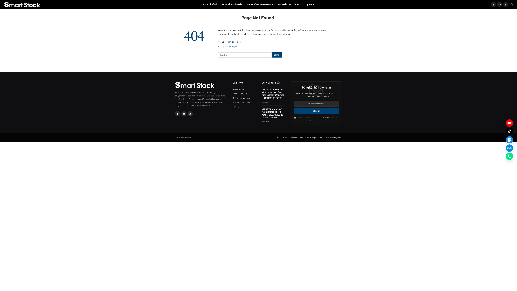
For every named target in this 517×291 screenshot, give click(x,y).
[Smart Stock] (22, 4)
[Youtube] (509, 123)
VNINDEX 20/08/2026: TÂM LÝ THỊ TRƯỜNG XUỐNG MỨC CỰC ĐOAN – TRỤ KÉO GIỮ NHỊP (273, 93)
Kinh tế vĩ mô (210, 4)
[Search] (511, 4)
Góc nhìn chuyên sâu (289, 4)
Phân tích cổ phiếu (232, 4)
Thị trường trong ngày (260, 4)
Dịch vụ (310, 4)
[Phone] (509, 156)
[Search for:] (245, 55)
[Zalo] (509, 148)
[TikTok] (509, 131)
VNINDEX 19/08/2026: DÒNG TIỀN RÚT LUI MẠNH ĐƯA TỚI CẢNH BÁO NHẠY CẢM (272, 113)
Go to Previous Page (231, 41)
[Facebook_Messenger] (509, 139)
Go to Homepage (229, 46)
